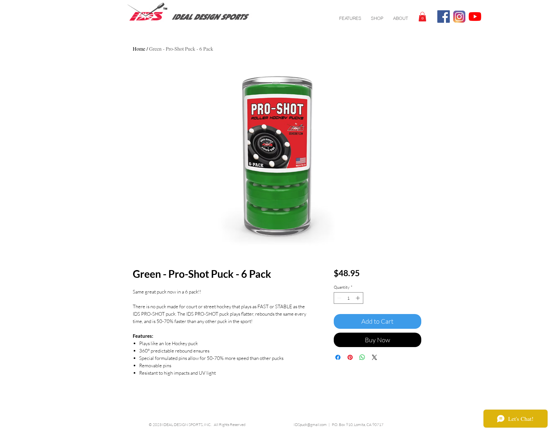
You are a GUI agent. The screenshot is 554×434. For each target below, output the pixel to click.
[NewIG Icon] (459, 16)
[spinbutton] (348, 298)
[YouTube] (475, 16)
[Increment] (358, 298)
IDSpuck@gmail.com (310, 424)
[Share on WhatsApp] (362, 357)
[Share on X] (374, 357)
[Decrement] (338, 298)
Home (139, 48)
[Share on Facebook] (338, 357)
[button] (422, 16)
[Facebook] (443, 16)
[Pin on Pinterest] (350, 357)
